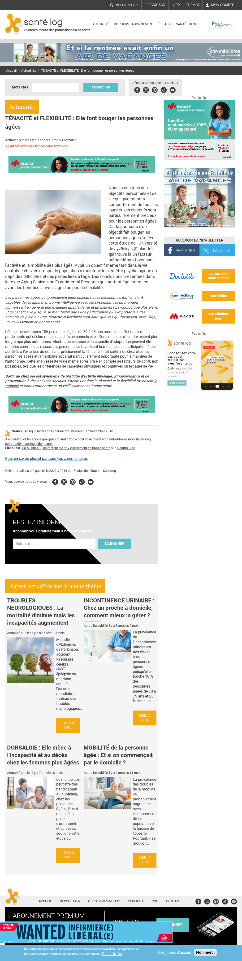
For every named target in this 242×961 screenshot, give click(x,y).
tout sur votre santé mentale (218, 276)
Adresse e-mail (26, 536)
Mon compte (222, 5)
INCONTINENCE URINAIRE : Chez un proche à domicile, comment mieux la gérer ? (119, 608)
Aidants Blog (126, 448)
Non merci (205, 952)
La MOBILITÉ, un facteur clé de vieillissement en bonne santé (66, 448)
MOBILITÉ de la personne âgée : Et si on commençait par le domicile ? (118, 755)
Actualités (101, 24)
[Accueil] (14, 24)
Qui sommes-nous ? (104, 901)
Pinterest (155, 89)
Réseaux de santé (171, 24)
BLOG (193, 24)
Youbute (173, 89)
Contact (173, 901)
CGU (155, 901)
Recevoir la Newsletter (199, 240)
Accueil (11, 71)
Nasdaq (216, 21)
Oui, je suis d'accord (174, 952)
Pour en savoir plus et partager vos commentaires (46, 458)
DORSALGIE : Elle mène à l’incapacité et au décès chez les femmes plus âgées (43, 755)
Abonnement (143, 24)
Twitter (146, 89)
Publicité (136, 901)
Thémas (192, 5)
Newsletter (70, 901)
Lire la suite (68, 725)
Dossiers (121, 24)
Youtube (91, 481)
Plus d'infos (112, 954)
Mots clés (20, 87)
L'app (176, 5)
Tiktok (163, 89)
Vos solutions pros (218, 316)
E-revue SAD (154, 5)
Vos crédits (218, 296)
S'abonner (114, 543)
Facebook (137, 89)
